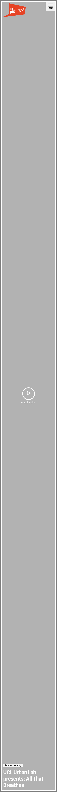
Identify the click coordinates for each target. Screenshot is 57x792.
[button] (28, 393)
